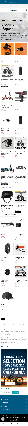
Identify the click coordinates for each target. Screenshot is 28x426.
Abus (15, 83)
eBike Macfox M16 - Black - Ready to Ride (21, 152)
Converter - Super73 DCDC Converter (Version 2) (6, 153)
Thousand (3, 308)
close (26, 1)
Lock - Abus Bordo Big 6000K (20, 129)
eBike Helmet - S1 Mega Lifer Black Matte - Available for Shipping (7, 207)
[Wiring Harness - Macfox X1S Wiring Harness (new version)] (21, 168)
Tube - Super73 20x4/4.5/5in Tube (5, 281)
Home (2, 15)
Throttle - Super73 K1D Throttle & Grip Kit (20, 258)
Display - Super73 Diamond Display (5, 129)
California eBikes (15, 420)
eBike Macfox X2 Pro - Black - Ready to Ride (20, 206)
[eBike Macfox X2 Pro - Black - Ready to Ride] (21, 197)
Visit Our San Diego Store (15, 6)
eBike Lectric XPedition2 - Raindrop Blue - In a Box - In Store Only (7, 178)
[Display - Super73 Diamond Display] (7, 121)
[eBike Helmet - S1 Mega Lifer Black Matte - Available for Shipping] (7, 197)
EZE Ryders (19, 419)
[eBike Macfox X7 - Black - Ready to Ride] (7, 71)
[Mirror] (21, 50)
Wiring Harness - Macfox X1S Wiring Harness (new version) (20, 178)
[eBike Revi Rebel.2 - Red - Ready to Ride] (7, 98)
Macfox (2, 83)
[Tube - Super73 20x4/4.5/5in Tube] (7, 272)
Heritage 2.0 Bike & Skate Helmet (6, 305)
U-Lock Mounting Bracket (20, 106)
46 (20, 324)
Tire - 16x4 (3, 257)
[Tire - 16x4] (7, 249)
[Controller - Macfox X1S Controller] (7, 225)
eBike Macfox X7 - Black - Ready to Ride (7, 80)
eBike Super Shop (18, 415)
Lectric (2, 181)
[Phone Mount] (7, 50)
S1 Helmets (3, 210)
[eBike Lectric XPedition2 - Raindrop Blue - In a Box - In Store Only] (7, 168)
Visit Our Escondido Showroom (9, 419)
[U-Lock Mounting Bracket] (21, 98)
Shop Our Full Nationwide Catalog (17, 417)
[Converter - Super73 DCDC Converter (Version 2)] (7, 144)
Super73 (2, 132)
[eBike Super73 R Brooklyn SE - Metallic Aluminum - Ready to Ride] (21, 272)
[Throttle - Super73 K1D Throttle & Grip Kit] (21, 249)
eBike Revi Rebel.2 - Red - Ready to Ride (7, 106)
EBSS (2, 60)
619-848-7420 (17, 2)
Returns (7, 417)
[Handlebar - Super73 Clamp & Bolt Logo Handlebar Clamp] (21, 225)
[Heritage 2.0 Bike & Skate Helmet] (7, 296)
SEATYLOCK (17, 108)
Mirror (16, 58)
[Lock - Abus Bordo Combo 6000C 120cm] (21, 71)
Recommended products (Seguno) (12, 15)
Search (15, 392)
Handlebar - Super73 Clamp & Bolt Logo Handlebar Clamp (19, 234)
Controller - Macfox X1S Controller (6, 233)
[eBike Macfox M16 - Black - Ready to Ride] (21, 144)
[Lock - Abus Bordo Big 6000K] (21, 121)
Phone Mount (4, 58)
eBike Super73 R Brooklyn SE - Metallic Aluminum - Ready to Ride (21, 282)
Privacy (24, 415)
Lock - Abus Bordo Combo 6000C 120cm (20, 80)
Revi (2, 109)
